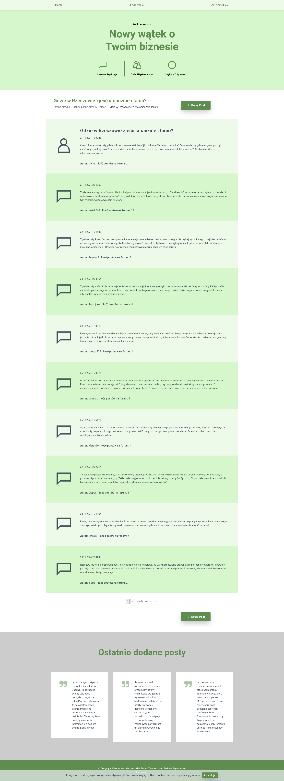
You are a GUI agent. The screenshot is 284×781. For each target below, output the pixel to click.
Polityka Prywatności (175, 768)
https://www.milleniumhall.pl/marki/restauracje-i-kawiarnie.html (133, 192)
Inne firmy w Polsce (94, 107)
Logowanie (137, 5)
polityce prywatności (190, 775)
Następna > (143, 601)
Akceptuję (209, 775)
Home (58, 5)
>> (156, 601)
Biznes (76, 107)
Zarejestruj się (220, 5)
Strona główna (62, 107)
